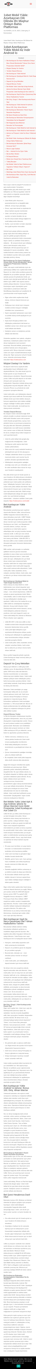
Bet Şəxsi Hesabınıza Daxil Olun (16, 115)
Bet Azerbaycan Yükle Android (16, 73)
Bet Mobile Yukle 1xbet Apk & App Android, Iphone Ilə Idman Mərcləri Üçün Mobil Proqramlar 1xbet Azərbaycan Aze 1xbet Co (20, 89)
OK (19, 1366)
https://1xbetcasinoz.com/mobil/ (19, 501)
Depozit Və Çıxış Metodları (14, 81)
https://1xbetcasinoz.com (18, 359)
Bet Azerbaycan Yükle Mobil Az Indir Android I (20, 130)
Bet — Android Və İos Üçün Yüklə (17, 151)
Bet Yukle (9, 169)
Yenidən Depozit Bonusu (14, 71)
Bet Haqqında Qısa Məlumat (15, 123)
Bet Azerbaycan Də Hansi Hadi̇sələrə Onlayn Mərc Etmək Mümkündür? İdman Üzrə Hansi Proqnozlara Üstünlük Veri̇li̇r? (20, 63)
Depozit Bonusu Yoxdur (13, 84)
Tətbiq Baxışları (11, 161)
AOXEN (8, 30)
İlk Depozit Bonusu (12, 156)
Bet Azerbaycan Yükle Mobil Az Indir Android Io (21, 128)
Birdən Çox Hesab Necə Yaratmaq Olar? (19, 159)
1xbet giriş (24, 30)
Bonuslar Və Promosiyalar (14, 125)
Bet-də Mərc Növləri (12, 154)
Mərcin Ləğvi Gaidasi (13, 148)
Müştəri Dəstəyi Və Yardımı (15, 68)
